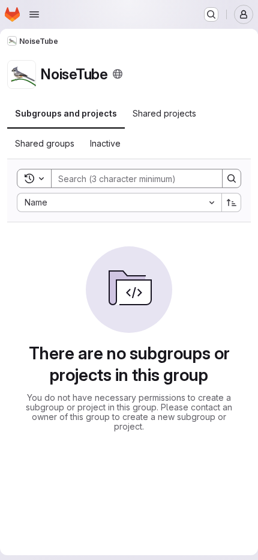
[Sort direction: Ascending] (231, 202)
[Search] (231, 178)
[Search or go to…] (211, 14)
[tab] (66, 114)
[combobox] (119, 202)
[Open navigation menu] (34, 14)
